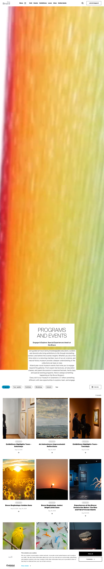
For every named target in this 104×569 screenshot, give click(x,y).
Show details (25, 565)
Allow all (90, 554)
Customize (89, 559)
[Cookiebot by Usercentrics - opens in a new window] (10, 566)
